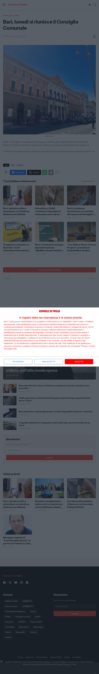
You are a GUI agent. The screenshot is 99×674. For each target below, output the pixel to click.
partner (17, 321)
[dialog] (49, 337)
